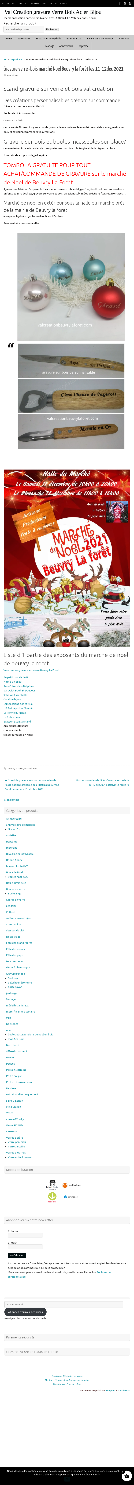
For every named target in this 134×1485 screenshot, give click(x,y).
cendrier (11, 905)
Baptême (11, 841)
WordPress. (124, 1390)
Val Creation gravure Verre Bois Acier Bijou (52, 12)
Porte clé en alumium (19, 1082)
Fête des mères (15, 949)
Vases (9, 1112)
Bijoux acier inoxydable (20, 853)
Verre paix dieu (17, 1141)
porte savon (15, 986)
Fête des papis (14, 955)
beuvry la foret (15, 768)
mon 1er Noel (16, 1039)
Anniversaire (14, 818)
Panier (10, 1057)
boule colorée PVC (17, 866)
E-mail (12, 1242)
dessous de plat (15, 930)
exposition (16, 59)
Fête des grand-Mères (19, 942)
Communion (13, 924)
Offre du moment (16, 1051)
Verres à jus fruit (16, 1152)
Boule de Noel (14, 872)
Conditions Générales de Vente (67, 1376)
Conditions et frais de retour (67, 1384)
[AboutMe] (129, 3)
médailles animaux (17, 1005)
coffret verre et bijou (18, 918)
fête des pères (15, 961)
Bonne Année (14, 859)
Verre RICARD (14, 1125)
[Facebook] (120, 3)
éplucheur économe (20, 982)
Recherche (51, 29)
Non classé (12, 1045)
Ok (67, 1479)
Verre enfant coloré (20, 1157)
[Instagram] (124, 3)
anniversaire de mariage (20, 824)
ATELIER (35, 3)
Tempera (110, 1390)
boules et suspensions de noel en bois (30, 1034)
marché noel (30, 768)
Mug (8, 1017)
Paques (10, 1063)
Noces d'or (14, 829)
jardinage (11, 993)
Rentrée (11, 1088)
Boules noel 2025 (18, 876)
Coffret (10, 912)
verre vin (11, 1131)
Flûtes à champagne (18, 967)
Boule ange (14, 893)
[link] (31, 670)
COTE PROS (61, 3)
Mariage (11, 999)
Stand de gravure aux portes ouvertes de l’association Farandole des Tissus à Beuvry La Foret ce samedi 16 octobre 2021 (32, 785)
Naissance (12, 1023)
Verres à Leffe (16, 1146)
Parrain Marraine (16, 1069)
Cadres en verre (15, 899)
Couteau (13, 978)
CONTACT (23, 3)
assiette (11, 835)
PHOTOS (47, 3)
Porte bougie (14, 1076)
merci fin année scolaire (20, 1011)
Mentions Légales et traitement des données (67, 1380)
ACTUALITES (8, 3)
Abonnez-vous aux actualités (25, 1311)
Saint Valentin (14, 1100)
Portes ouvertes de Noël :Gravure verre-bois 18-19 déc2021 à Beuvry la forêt (102, 782)
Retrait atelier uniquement (22, 1094)
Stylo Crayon (13, 1106)
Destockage (13, 936)
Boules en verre (15, 889)
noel (9, 1030)
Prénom (13, 1231)
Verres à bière (14, 1137)
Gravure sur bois (15, 973)
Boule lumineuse (16, 882)
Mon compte (12, 799)
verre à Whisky (15, 1119)
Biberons (11, 847)
